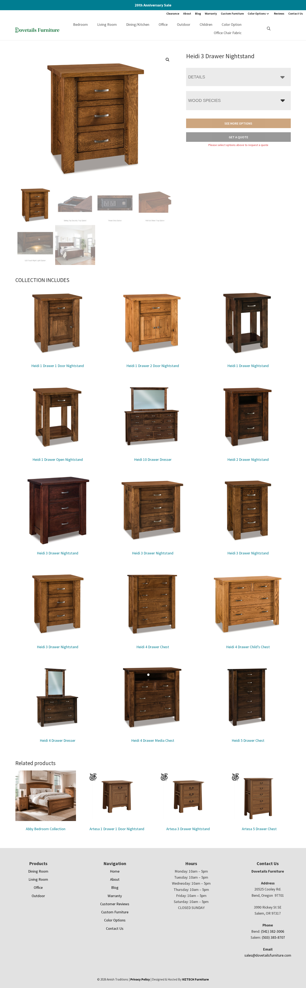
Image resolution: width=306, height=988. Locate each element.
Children (206, 24)
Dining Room (38, 871)
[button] (167, 59)
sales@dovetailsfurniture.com (267, 955)
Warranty (211, 13)
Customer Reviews (114, 903)
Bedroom (80, 24)
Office (163, 24)
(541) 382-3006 (272, 931)
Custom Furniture (232, 13)
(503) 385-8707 (273, 937)
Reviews (279, 13)
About (187, 13)
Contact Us (295, 13)
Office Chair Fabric (227, 32)
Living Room (107, 24)
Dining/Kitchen (137, 24)
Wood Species (204, 100)
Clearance (172, 13)
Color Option (231, 24)
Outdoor (183, 24)
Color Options (257, 13)
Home (114, 871)
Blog (198, 13)
